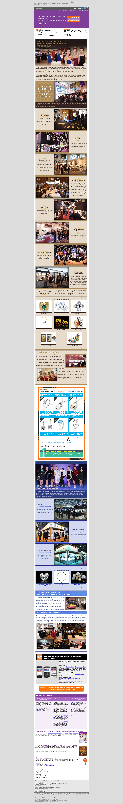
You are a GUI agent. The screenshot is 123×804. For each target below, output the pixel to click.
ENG (59, 10)
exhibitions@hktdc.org (49, 765)
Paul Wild (61, 584)
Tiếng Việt (80, 10)
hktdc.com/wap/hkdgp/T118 (66, 681)
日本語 (70, 10)
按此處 (55, 799)
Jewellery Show (70, 667)
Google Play (62, 675)
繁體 (63, 10)
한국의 (74, 10)
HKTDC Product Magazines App (55, 733)
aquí (53, 751)
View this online (39, 8)
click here (56, 797)
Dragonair (59, 722)
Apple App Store (68, 733)
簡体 (66, 10)
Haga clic (73, 702)
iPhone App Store (79, 674)
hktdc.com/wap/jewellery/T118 (69, 678)
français (86, 10)
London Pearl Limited (78, 584)
